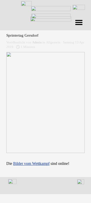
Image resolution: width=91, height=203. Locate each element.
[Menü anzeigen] (78, 22)
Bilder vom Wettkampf (31, 163)
